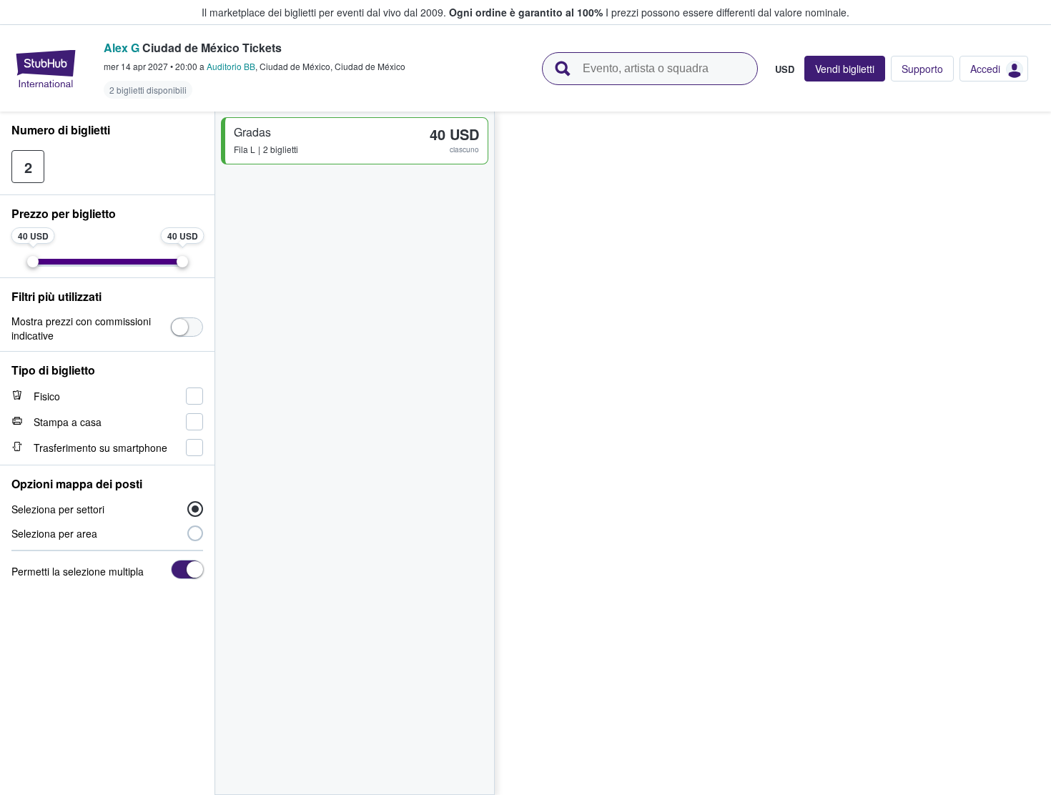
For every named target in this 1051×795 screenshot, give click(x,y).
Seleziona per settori (57, 509)
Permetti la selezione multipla (77, 571)
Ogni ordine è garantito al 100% (526, 12)
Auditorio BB (231, 66)
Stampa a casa (68, 422)
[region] (773, 453)
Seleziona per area (54, 533)
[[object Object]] (187, 327)
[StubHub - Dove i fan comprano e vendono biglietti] (45, 68)
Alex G (121, 47)
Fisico (47, 396)
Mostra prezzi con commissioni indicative (81, 328)
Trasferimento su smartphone (100, 447)
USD (784, 68)
